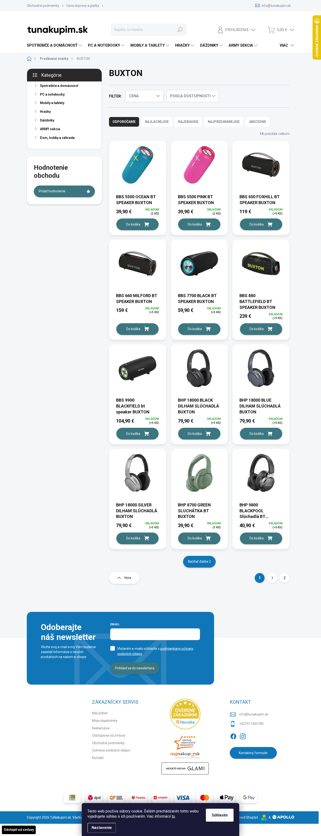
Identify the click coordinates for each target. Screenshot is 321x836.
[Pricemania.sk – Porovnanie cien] (185, 746)
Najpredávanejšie (224, 122)
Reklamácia (101, 728)
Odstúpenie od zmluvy (108, 735)
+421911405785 (251, 724)
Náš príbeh (100, 713)
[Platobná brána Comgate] (160, 797)
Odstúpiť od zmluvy (19, 830)
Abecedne (257, 122)
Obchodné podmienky (43, 6)
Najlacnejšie (157, 122)
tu (173, 816)
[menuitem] (55, 45)
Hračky (45, 111)
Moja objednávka (104, 721)
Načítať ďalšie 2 (199, 561)
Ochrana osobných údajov (111, 750)
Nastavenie (102, 827)
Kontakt (98, 758)
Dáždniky (47, 120)
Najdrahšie (188, 122)
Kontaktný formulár (253, 753)
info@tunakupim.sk (253, 714)
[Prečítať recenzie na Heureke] (185, 714)
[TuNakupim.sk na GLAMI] (185, 768)
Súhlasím (220, 815)
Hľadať (180, 30)
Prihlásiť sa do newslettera (134, 668)
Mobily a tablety (52, 103)
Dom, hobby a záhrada (57, 138)
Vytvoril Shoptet (246, 817)
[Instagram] (242, 735)
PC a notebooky (52, 94)
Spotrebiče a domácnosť (59, 86)
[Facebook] (233, 735)
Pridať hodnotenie (52, 191)
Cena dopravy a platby (82, 6)
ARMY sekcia (50, 129)
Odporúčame (124, 122)
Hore (127, 578)
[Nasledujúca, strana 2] (272, 578)
